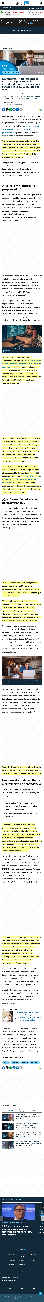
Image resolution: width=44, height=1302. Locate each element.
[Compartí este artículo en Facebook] (3, 109)
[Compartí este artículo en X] (7, 109)
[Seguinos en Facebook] (16, 1289)
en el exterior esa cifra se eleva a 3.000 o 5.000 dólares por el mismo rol (21, 479)
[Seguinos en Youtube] (34, 1289)
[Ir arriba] (40, 1293)
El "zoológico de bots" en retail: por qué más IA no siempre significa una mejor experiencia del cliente (28, 1134)
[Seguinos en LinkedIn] (22, 1289)
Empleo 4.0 (11, 1260)
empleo (6, 1062)
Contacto (22, 1264)
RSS (22, 1271)
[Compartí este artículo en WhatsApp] (10, 109)
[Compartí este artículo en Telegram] (17, 109)
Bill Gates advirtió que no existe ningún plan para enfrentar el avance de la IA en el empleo (17, 1230)
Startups (32, 1260)
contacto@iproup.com (9, 1280)
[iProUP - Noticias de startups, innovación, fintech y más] (22, 3)
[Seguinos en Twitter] (28, 1289)
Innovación (22, 1260)
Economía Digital (22, 1255)
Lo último (11, 1254)
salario (24, 1062)
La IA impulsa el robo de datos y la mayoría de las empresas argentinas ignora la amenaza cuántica (29, 1143)
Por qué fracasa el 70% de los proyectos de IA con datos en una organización (28, 1116)
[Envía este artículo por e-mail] (21, 109)
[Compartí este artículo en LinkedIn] (14, 109)
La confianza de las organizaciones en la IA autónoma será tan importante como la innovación (28, 1125)
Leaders (11, 1264)
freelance (34, 1062)
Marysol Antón (8, 102)
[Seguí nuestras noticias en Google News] (40, 109)
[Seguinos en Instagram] (10, 1289)
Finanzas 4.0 (32, 1254)
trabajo (15, 1062)
